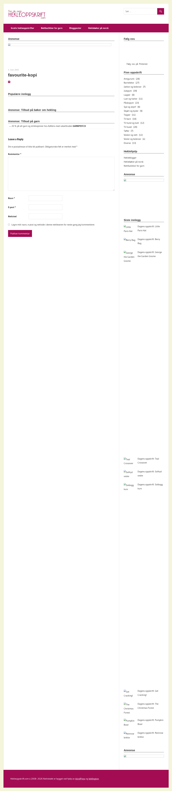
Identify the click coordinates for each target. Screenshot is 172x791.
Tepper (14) (130, 114)
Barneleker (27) (131, 82)
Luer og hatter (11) (133, 98)
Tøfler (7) (128, 130)
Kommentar (14, 154)
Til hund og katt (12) (134, 122)
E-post (12, 207)
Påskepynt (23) (131, 102)
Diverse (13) (130, 143)
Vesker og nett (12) (133, 134)
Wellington (94, 778)
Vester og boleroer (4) (134, 138)
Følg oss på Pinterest (137, 63)
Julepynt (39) (130, 90)
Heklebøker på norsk (98, 28)
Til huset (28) (130, 126)
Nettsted (12, 216)
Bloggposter (75, 28)
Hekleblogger (130, 157)
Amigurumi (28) (132, 78)
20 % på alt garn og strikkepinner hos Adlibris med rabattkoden (49, 126)
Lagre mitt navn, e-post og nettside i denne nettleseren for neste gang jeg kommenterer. (53, 224)
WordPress (80, 778)
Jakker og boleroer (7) (135, 86)
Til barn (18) (130, 118)
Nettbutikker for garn (51, 28)
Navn (11, 198)
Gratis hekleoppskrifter (22, 28)
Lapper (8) (129, 94)
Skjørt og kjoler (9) (133, 110)
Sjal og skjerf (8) (132, 106)
